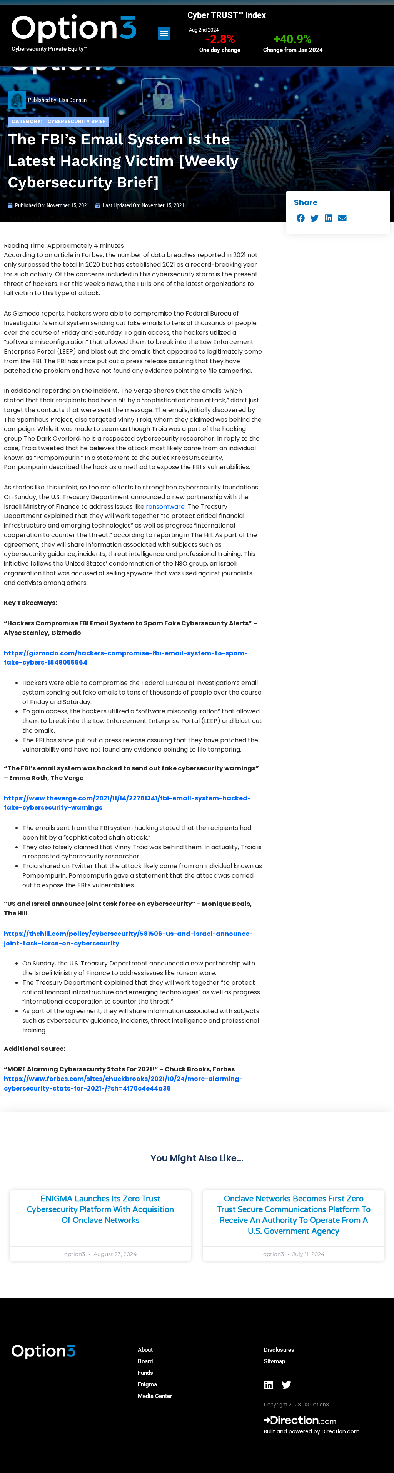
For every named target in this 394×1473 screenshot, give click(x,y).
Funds (145, 1372)
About (145, 1349)
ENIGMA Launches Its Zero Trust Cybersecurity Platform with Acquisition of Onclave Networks (100, 1209)
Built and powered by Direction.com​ (312, 1431)
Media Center (155, 1396)
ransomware (165, 506)
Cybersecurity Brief (76, 121)
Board (145, 1361)
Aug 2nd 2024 (204, 30)
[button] (164, 33)
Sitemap (274, 1361)
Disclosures (279, 1349)
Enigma (147, 1384)
